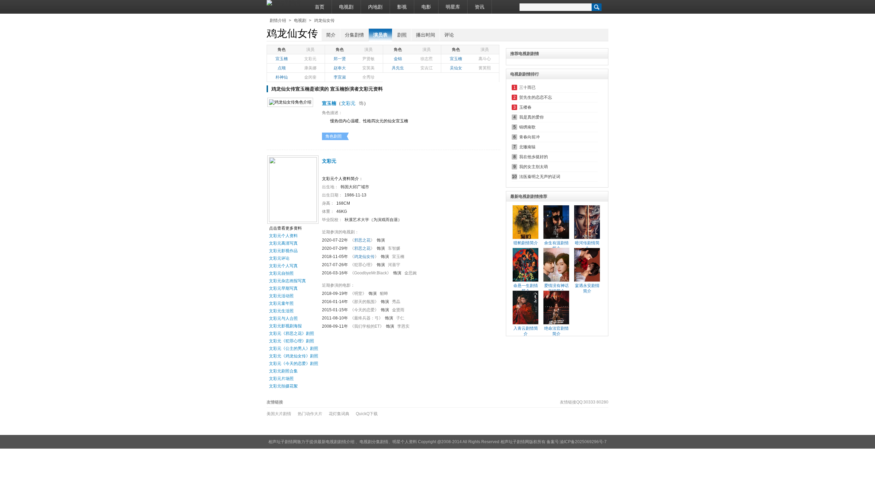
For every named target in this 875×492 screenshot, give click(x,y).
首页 (319, 7)
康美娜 (310, 68)
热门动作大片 (310, 413)
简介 (331, 35)
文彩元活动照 (281, 295)
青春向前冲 (529, 137)
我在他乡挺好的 (533, 156)
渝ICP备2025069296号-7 (583, 441)
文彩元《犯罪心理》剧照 (291, 341)
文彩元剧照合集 (283, 371)
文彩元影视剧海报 (285, 326)
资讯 (479, 7)
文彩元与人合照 (283, 318)
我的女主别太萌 (533, 166)
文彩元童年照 (281, 303)
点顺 (282, 68)
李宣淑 (340, 77)
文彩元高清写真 (283, 243)
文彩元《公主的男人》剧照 (293, 348)
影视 (402, 7)
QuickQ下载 (367, 413)
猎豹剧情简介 (525, 243)
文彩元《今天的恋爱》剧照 (293, 363)
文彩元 (310, 58)
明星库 (453, 7)
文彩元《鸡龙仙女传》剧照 (293, 356)
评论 (449, 35)
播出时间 (425, 35)
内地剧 (375, 7)
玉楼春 (525, 107)
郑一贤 (340, 58)
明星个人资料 (404, 441)
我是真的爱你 (531, 117)
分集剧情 (354, 35)
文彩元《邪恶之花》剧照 (291, 333)
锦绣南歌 (527, 127)
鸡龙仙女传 (324, 20)
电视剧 (346, 7)
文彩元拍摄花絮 (283, 386)
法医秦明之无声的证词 (539, 176)
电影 (426, 7)
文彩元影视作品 (283, 250)
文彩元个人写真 (283, 265)
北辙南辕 (527, 147)
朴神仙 (281, 77)
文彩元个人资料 (283, 235)
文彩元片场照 (281, 378)
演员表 (380, 35)
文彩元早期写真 (283, 288)
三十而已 (527, 87)
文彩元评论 (279, 258)
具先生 (398, 68)
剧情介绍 (278, 20)
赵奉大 (340, 68)
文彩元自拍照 (281, 273)
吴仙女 (456, 68)
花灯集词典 (339, 413)
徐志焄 (426, 58)
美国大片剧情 (279, 413)
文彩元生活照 (281, 311)
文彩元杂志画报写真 (287, 280)
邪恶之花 (362, 240)
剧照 (402, 35)
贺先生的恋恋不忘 (535, 97)
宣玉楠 (281, 58)
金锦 (398, 58)
